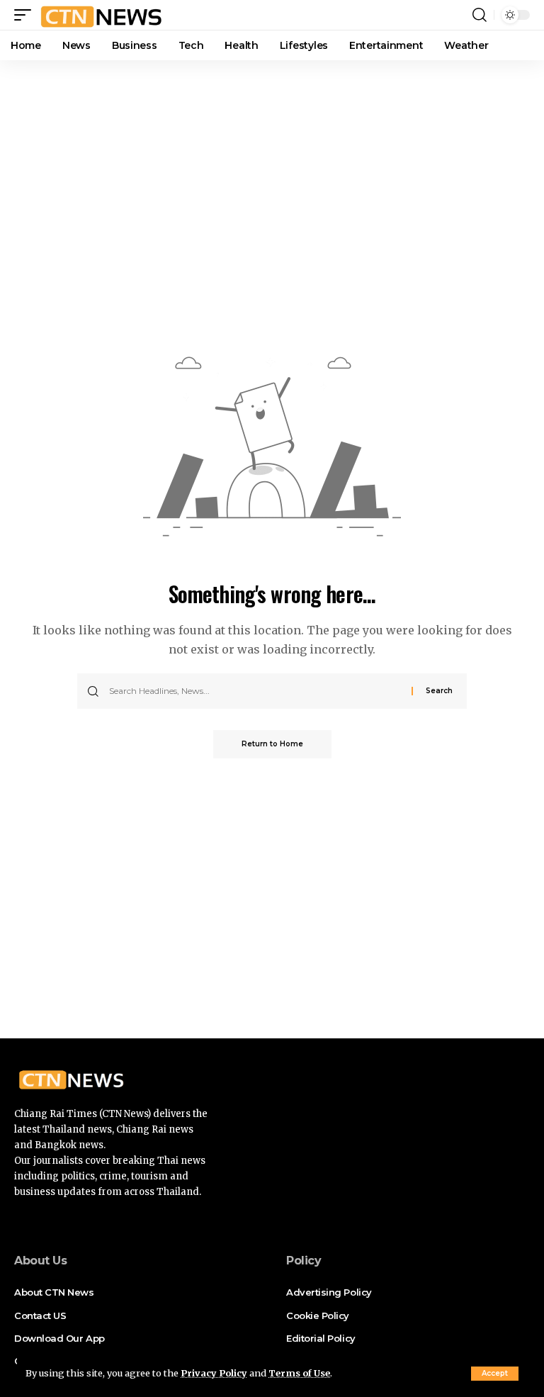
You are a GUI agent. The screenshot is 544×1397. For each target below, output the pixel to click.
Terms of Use (299, 1373)
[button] (494, 1374)
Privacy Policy (214, 1373)
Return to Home (272, 743)
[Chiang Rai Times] (101, 15)
